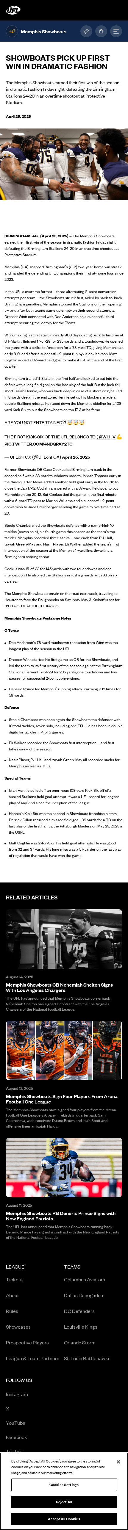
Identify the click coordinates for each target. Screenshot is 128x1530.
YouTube (30, 1423)
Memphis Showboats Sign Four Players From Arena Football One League (62, 1099)
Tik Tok (30, 1451)
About (12, 1295)
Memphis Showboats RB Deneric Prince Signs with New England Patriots (60, 1216)
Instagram (30, 1394)
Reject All (64, 1501)
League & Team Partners (32, 1358)
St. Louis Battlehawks (87, 1358)
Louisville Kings (80, 1326)
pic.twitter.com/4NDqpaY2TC (38, 444)
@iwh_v (105, 437)
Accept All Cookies (64, 1518)
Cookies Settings (64, 1484)
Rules (12, 1310)
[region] (64, 1491)
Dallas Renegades (83, 1295)
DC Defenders (79, 1310)
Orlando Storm (80, 1342)
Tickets (14, 1279)
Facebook (30, 1437)
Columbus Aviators (84, 1279)
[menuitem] (35, 1314)
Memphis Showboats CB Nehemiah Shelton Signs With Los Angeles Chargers (59, 987)
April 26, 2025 (76, 457)
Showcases (18, 1326)
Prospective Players (27, 1342)
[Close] (118, 1461)
